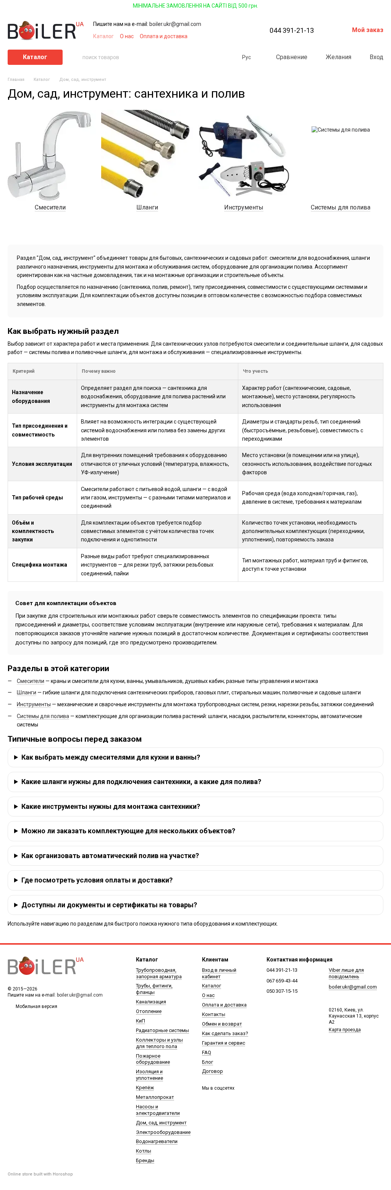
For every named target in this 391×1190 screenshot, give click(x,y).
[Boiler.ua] (46, 966)
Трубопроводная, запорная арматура (159, 973)
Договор (212, 1071)
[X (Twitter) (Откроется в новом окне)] (228, 36)
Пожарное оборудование (153, 1059)
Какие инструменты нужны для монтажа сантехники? (110, 806)
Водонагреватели (157, 1141)
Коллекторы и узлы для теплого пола (159, 1043)
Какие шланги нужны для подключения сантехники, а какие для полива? (141, 782)
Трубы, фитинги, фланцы (154, 989)
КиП (140, 1021)
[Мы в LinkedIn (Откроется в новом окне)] (247, 36)
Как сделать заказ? (225, 1033)
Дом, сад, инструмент (161, 1123)
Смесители (30, 681)
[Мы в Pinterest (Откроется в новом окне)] (237, 36)
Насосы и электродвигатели (158, 1110)
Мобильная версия (36, 1006)
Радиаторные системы (162, 1030)
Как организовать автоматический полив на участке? (110, 856)
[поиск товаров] (76, 57)
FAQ (206, 1052)
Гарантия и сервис (223, 1043)
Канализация (151, 1002)
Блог (207, 1062)
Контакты (213, 1014)
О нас (127, 36)
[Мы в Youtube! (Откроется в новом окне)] (219, 36)
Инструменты (34, 704)
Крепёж (145, 1087)
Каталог (103, 36)
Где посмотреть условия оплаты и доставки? (97, 880)
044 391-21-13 (292, 30)
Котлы (143, 1151)
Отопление (149, 1011)
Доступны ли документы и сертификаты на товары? (109, 905)
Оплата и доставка (163, 36)
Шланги (26, 692)
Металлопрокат (155, 1097)
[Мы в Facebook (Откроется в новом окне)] (210, 36)
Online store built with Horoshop (40, 1174)
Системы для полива (43, 716)
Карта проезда (345, 1029)
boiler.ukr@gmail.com (175, 24)
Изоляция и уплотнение (149, 1075)
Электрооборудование (163, 1132)
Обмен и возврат (222, 1024)
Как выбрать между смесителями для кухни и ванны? (110, 757)
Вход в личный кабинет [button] (219, 973)
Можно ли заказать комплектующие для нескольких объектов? (128, 831)
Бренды (145, 1160)
